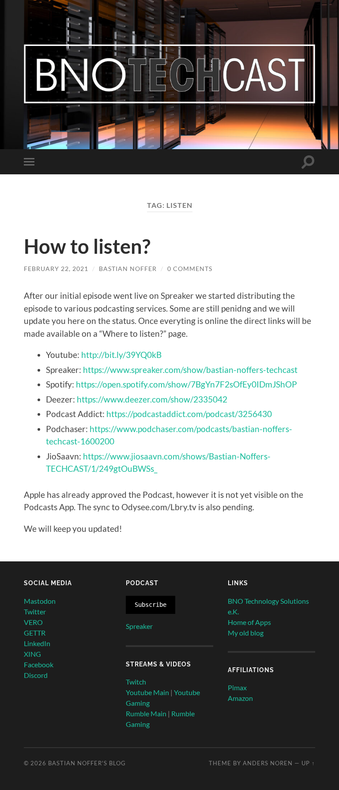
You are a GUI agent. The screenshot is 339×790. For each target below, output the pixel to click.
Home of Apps (249, 622)
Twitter (35, 611)
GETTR (34, 632)
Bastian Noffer (128, 268)
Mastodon (40, 601)
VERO (33, 622)
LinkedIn (37, 643)
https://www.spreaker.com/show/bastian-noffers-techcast (190, 370)
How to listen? (87, 246)
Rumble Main (146, 713)
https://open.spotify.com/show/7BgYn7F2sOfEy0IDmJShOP (186, 384)
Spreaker (139, 626)
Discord (36, 675)
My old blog (246, 632)
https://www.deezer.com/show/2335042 (152, 399)
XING (32, 654)
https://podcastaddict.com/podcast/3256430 (189, 414)
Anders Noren (268, 763)
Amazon (240, 698)
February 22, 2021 (56, 268)
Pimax (237, 687)
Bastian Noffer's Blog (87, 763)
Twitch (136, 681)
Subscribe (150, 604)
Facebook (38, 664)
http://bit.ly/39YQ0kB (121, 355)
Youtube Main (147, 692)
